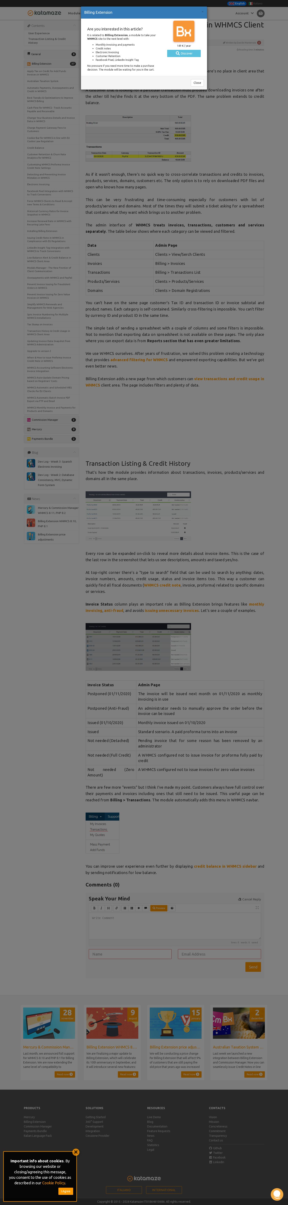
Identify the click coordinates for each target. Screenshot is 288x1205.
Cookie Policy (53, 1183)
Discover (186, 53)
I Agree (65, 1191)
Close (197, 82)
